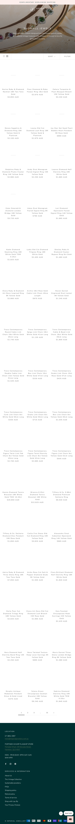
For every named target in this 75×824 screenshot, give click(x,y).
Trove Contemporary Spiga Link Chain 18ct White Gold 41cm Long (37, 332)
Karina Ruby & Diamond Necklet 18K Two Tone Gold (13, 91)
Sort (51, 56)
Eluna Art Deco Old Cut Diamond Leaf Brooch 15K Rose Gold (37, 613)
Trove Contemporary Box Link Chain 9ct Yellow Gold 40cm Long (62, 414)
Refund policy (10, 794)
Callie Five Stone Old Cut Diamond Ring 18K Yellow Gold (37, 535)
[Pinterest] (15, 763)
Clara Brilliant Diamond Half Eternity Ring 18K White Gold (62, 574)
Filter (67, 56)
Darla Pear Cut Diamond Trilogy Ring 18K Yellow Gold (13, 613)
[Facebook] (6, 763)
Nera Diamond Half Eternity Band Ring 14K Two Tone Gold (13, 654)
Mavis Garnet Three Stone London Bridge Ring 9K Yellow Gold (61, 654)
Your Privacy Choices (12, 805)
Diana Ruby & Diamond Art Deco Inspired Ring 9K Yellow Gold (13, 293)
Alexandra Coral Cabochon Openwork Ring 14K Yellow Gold (62, 535)
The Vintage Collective (13, 779)
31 (47, 713)
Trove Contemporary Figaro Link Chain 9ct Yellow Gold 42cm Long (62, 453)
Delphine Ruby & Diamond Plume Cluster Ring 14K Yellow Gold (13, 171)
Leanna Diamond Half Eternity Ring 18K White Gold (62, 171)
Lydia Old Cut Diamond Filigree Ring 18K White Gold (37, 252)
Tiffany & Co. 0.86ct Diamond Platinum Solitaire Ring (61, 494)
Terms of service (11, 798)
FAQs (7, 787)
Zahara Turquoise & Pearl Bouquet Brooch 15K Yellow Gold (62, 91)
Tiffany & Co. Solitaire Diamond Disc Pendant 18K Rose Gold (13, 535)
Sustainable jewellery (13, 783)
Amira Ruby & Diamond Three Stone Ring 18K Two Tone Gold (13, 574)
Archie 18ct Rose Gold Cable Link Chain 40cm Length (37, 293)
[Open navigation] (4, 9)
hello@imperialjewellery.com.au (17, 739)
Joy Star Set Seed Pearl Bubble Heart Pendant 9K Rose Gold (62, 130)
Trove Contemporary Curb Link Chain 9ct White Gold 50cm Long (13, 414)
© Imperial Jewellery (15, 821)
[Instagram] (10, 763)
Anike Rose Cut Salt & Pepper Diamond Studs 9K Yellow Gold (37, 574)
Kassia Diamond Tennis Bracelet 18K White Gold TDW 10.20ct (13, 494)
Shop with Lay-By (11, 801)
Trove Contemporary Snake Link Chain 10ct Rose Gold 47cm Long (61, 373)
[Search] (67, 9)
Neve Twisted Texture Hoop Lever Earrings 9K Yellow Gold (37, 654)
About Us (8, 775)
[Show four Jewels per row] (7, 56)
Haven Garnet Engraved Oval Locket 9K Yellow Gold (61, 293)
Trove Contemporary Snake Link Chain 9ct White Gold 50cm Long (37, 414)
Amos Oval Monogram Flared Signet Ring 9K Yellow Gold (37, 210)
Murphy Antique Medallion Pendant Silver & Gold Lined (13, 693)
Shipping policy (10, 790)
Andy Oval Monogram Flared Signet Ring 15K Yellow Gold (37, 171)
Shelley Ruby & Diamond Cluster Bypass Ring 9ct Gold (62, 252)
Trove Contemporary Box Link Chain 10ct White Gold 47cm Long (37, 373)
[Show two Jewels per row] (4, 56)
